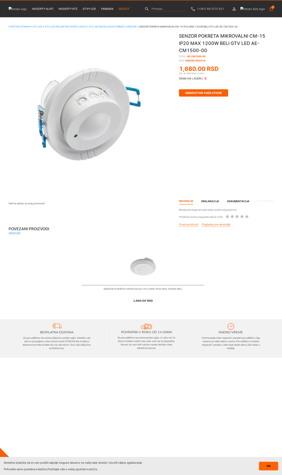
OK (268, 466)
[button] (89, 112)
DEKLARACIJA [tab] (210, 201)
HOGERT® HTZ (68, 8)
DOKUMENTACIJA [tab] (238, 201)
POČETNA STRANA (19, 26)
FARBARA (107, 8)
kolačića (92, 469)
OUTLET (124, 8)
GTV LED (37, 26)
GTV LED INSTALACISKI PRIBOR (106, 26)
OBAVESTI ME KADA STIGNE (203, 92)
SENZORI (131, 26)
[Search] (146, 8)
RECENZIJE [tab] (186, 201)
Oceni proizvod (188, 224)
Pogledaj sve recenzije (216, 224)
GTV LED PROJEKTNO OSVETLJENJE (65, 26)
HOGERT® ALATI (42, 8)
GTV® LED (89, 8)
